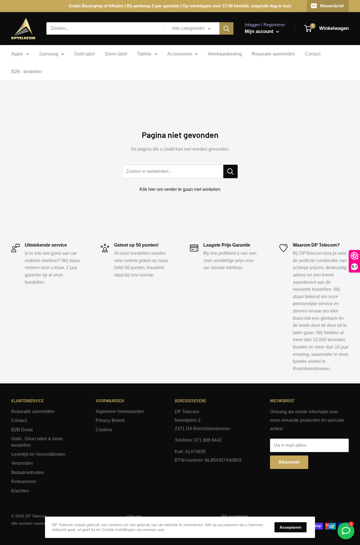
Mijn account (260, 31)
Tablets (144, 54)
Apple (17, 54)
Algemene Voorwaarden (120, 411)
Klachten (20, 490)
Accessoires (179, 54)
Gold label (84, 54)
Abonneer (289, 462)
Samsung (48, 54)
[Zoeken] (226, 28)
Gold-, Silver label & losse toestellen (37, 441)
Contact (312, 54)
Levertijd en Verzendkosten (38, 454)
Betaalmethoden (27, 472)
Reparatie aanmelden (273, 54)
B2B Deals (22, 429)
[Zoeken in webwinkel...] (230, 171)
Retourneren (23, 481)
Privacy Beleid (110, 420)
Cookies (104, 429)
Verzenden (22, 463)
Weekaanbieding (225, 54)
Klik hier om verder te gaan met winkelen (180, 189)
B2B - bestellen (26, 71)
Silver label (116, 54)
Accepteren (291, 527)
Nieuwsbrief (332, 5)
